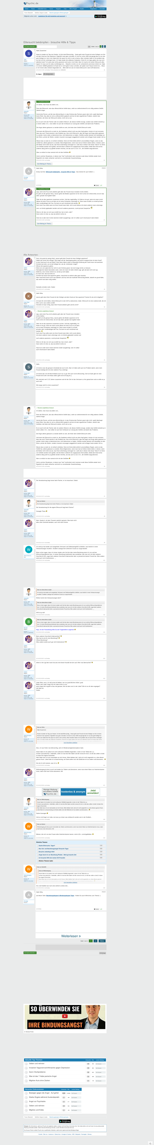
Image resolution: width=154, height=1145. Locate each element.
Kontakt (40, 1134)
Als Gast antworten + (30, 46)
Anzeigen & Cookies (66, 1134)
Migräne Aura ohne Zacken (39, 1080)
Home (26, 8)
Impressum (51, 1134)
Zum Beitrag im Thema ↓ (44, 164)
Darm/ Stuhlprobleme (37, 1072)
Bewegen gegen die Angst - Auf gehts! (44, 1093)
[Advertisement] (71, 575)
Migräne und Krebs (36, 1110)
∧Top (150, 1143)
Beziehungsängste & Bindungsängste (59, 1117)
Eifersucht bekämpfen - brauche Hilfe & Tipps (50, 42)
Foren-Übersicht (28, 1117)
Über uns (45, 1134)
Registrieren (93, 8)
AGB (73, 1134)
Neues (33, 8)
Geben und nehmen (36, 1063)
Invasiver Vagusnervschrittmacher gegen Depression (49, 1067)
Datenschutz (58, 1134)
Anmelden (102, 8)
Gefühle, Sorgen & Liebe (41, 1117)
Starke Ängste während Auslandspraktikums (46, 1097)
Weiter (102, 941)
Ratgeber (58, 8)
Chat (65, 8)
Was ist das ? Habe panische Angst (43, 1076)
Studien (82, 8)
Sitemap (89, 1134)
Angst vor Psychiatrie (37, 1101)
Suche (51, 8)
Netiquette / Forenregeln (81, 1134)
